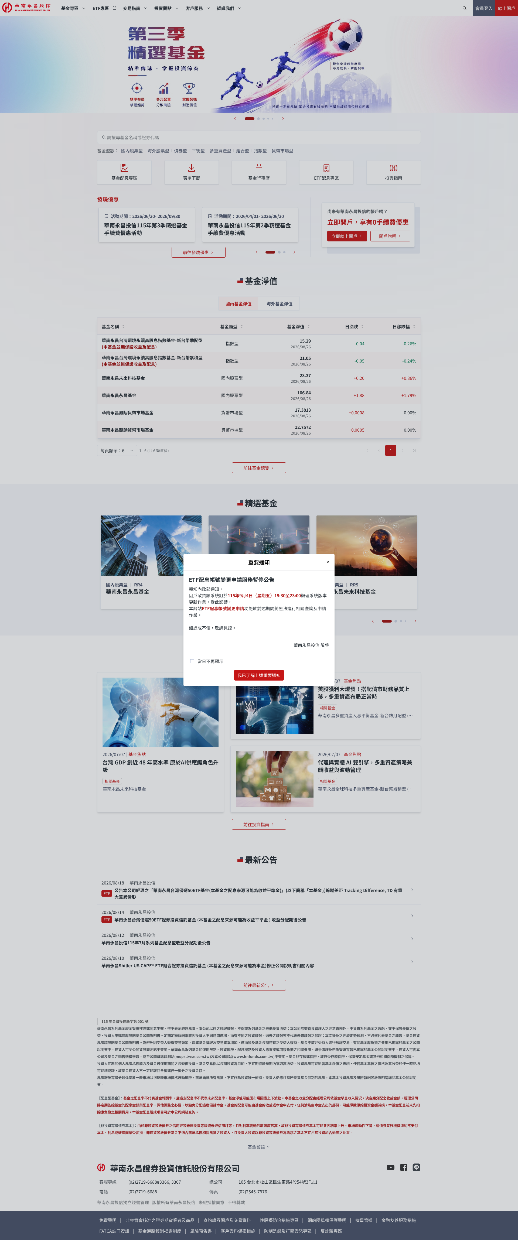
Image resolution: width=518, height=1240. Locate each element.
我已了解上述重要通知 (259, 675)
